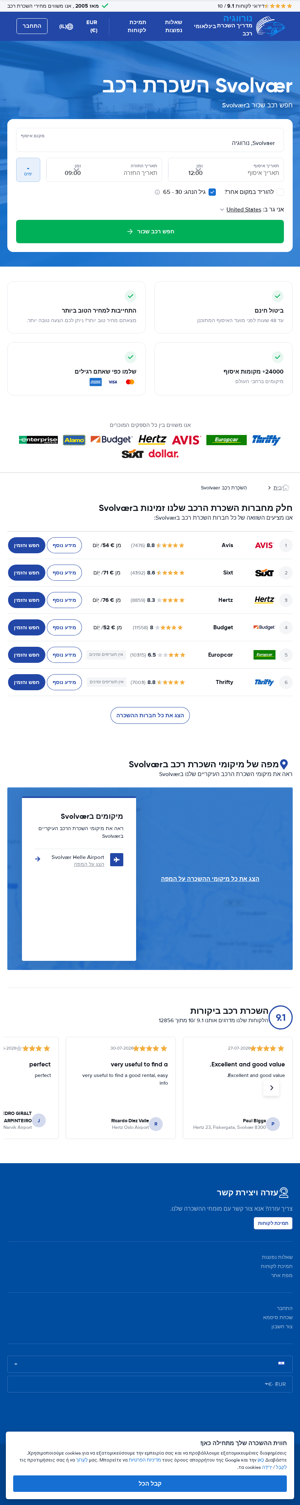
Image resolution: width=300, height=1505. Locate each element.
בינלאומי (205, 26)
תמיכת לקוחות (137, 26)
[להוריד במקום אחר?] (280, 192)
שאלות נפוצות (173, 26)
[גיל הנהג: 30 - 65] (212, 192)
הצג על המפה (89, 864)
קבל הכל (150, 1483)
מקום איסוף (33, 136)
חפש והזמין (27, 545)
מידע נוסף (64, 545)
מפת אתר (282, 1275)
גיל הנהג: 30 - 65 (184, 192)
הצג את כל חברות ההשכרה (150, 715)
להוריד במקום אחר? (250, 192)
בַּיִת (278, 488)
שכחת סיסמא (278, 1317)
